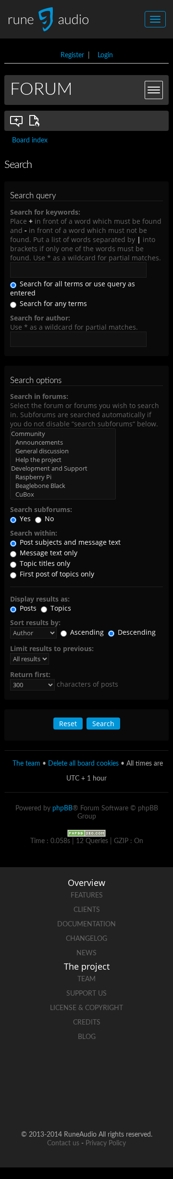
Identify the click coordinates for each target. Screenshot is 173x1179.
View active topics (36, 121)
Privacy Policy (106, 1143)
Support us (86, 993)
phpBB (62, 808)
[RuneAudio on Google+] (141, 1070)
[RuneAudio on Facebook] (68, 1070)
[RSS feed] (86, 1103)
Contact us (63, 1143)
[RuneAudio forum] (50, 1103)
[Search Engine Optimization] (86, 833)
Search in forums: (39, 396)
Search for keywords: (45, 212)
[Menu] (154, 90)
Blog (87, 1037)
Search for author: (40, 317)
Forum (41, 89)
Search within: (33, 533)
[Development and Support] (63, 468)
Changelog (86, 939)
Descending (136, 632)
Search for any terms (52, 303)
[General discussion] (63, 451)
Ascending (86, 632)
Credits (86, 1022)
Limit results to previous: (52, 648)
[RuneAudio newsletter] (123, 1103)
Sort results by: (35, 622)
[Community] (63, 433)
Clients (87, 910)
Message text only (47, 552)
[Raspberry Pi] (63, 477)
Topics (60, 608)
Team (86, 979)
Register (72, 55)
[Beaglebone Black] (63, 485)
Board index (30, 140)
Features (87, 895)
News (86, 953)
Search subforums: (41, 509)
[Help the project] (63, 459)
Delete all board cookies (83, 763)
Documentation (86, 924)
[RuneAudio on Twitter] (104, 1070)
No (48, 518)
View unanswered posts (17, 121)
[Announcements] (63, 442)
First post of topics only (56, 573)
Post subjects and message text (69, 542)
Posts (27, 608)
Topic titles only (44, 563)
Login (105, 55)
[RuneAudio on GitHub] (31, 1070)
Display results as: (40, 598)
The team (26, 763)
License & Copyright (86, 1008)
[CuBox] (63, 494)
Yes (24, 518)
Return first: (30, 674)
